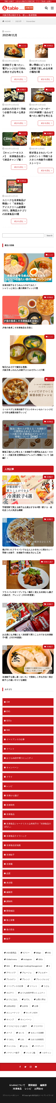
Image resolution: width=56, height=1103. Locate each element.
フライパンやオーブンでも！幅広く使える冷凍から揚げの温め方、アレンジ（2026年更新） (27, 593)
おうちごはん (12, 999)
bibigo (38, 953)
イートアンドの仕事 (15, 739)
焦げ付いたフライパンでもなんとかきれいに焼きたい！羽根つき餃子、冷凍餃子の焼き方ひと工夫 (27, 551)
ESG (8, 711)
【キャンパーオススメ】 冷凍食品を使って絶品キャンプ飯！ (14, 156)
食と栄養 (10, 920)
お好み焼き (11, 1006)
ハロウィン (46, 1053)
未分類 (9, 882)
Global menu (11, 959)
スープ (9, 1033)
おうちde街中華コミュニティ (19, 758)
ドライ (9, 776)
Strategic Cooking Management (29, 966)
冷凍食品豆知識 (13, 845)
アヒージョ (27, 972)
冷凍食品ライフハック (16, 836)
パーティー (39, 1046)
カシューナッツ (12, 1012)
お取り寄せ (41, 999)
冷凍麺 (9, 864)
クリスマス (38, 1026)
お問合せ (38, 1088)
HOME (8, 21)
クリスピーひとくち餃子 (16, 1026)
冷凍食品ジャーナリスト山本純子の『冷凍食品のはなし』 (27, 825)
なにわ (25, 1046)
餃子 (8, 938)
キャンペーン (12, 767)
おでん (27, 999)
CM (8, 702)
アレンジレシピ (42, 979)
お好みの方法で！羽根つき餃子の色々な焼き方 (14, 112)
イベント (10, 748)
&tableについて (17, 1085)
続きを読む (19, 79)
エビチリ (10, 993)
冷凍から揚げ (48, 562)
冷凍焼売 (10, 805)
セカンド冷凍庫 (37, 1033)
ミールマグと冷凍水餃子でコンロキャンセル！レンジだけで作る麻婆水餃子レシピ (27, 411)
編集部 (9, 892)
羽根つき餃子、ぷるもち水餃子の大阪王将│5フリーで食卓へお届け (28, 1)
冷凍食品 (50, 46)
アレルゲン (11, 979)
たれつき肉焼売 (37, 1039)
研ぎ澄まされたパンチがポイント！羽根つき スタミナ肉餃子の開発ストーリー (41, 157)
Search (49, 235)
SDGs (9, 720)
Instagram (27, 959)
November (30, 21)
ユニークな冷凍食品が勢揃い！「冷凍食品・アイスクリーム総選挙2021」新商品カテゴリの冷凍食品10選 (14, 207)
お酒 (36, 1006)
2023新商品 (11, 953)
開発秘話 (10, 910)
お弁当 (25, 1006)
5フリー (26, 953)
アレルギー (42, 972)
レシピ (23, 46)
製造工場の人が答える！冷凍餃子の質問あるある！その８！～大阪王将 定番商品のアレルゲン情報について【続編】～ (27, 455)
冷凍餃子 (23, 89)
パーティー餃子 (12, 1053)
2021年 (18, 21)
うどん (46, 986)
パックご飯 (30, 1053)
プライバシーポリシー (11, 1095)
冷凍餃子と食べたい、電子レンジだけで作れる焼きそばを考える (14, 68)
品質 (8, 873)
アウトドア (11, 972)
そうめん (10, 1039)
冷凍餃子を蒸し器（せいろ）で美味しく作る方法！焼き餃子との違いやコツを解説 (27, 678)
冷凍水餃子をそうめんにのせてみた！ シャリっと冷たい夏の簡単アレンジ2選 (20, 286)
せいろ (21, 1033)
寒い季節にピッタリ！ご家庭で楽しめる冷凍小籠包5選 (41, 68)
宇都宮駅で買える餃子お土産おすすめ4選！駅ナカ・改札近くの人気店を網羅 (27, 508)
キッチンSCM (31, 1012)
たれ (22, 1039)
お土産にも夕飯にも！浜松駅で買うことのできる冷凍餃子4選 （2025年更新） (27, 636)
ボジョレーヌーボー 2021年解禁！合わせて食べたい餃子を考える (41, 112)
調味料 (9, 901)
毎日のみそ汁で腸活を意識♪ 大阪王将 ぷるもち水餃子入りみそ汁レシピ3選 (23, 368)
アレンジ (26, 979)
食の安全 (10, 929)
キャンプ (10, 1019)
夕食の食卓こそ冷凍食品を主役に (17, 327)
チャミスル (11, 1046)
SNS (8, 730)
